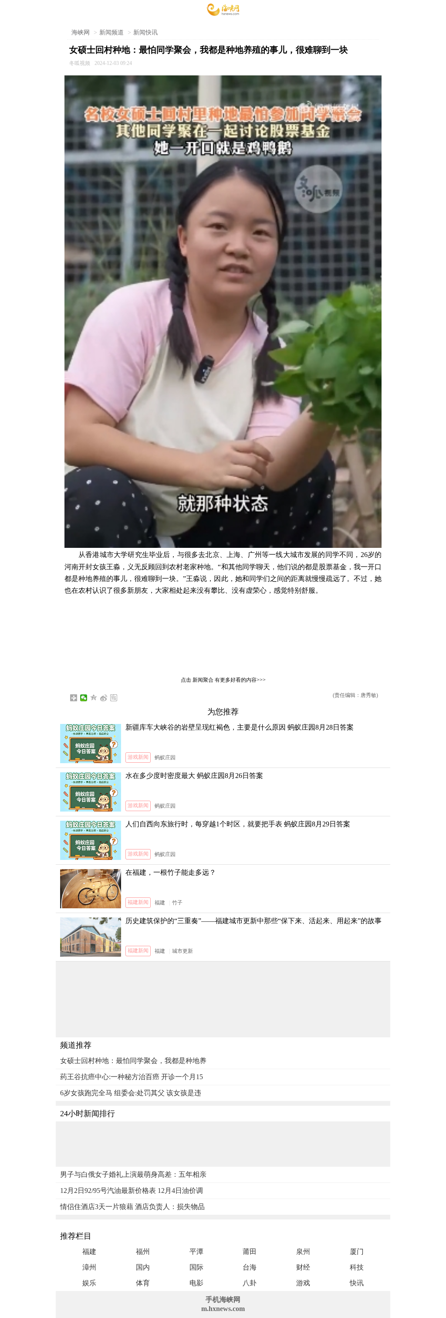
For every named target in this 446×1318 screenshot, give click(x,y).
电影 (196, 1283)
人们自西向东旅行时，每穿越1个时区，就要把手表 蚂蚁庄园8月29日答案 (237, 824)
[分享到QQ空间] (94, 697)
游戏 (303, 1283)
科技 (357, 1267)
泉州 (303, 1251)
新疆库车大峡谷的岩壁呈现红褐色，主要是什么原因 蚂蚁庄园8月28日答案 (239, 727)
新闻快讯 (145, 32)
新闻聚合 (203, 680)
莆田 (250, 1251)
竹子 (177, 903)
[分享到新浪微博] (104, 697)
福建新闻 (138, 902)
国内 (143, 1267)
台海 (250, 1267)
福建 (160, 903)
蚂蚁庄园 (165, 757)
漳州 (89, 1267)
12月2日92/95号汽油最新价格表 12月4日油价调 (131, 1190)
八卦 (250, 1283)
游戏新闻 (138, 757)
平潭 (196, 1251)
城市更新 (182, 951)
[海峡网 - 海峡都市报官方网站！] (223, 10)
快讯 (357, 1283)
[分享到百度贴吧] (114, 697)
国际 (196, 1267)
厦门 (357, 1251)
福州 (143, 1251)
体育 (143, 1283)
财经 (303, 1267)
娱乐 (89, 1283)
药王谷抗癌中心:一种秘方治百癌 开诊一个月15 (131, 1076)
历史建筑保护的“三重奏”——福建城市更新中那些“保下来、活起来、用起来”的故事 (253, 920)
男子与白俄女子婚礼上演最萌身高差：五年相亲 (133, 1174)
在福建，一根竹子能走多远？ (170, 872)
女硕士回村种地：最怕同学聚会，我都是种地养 (133, 1060)
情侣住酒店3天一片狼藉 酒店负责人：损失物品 (132, 1206)
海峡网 (80, 32)
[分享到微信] (84, 697)
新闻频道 (111, 32)
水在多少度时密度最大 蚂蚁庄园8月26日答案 (194, 775)
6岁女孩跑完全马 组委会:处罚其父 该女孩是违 (130, 1093)
